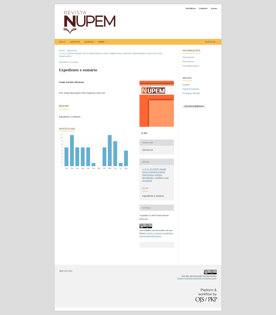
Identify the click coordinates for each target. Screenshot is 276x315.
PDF (145, 133)
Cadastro (203, 8)
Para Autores (188, 61)
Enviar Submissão (194, 106)
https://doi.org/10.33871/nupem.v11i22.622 (84, 93)
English (186, 84)
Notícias (89, 41)
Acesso (214, 8)
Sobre (101, 41)
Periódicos (191, 8)
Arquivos (75, 41)
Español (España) (191, 89)
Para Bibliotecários (191, 65)
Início (62, 50)
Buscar (211, 41)
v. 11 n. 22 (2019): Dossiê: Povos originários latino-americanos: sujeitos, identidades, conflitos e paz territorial (110, 55)
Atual (62, 41)
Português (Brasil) (191, 93)
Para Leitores (188, 57)
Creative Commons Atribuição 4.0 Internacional (196, 278)
